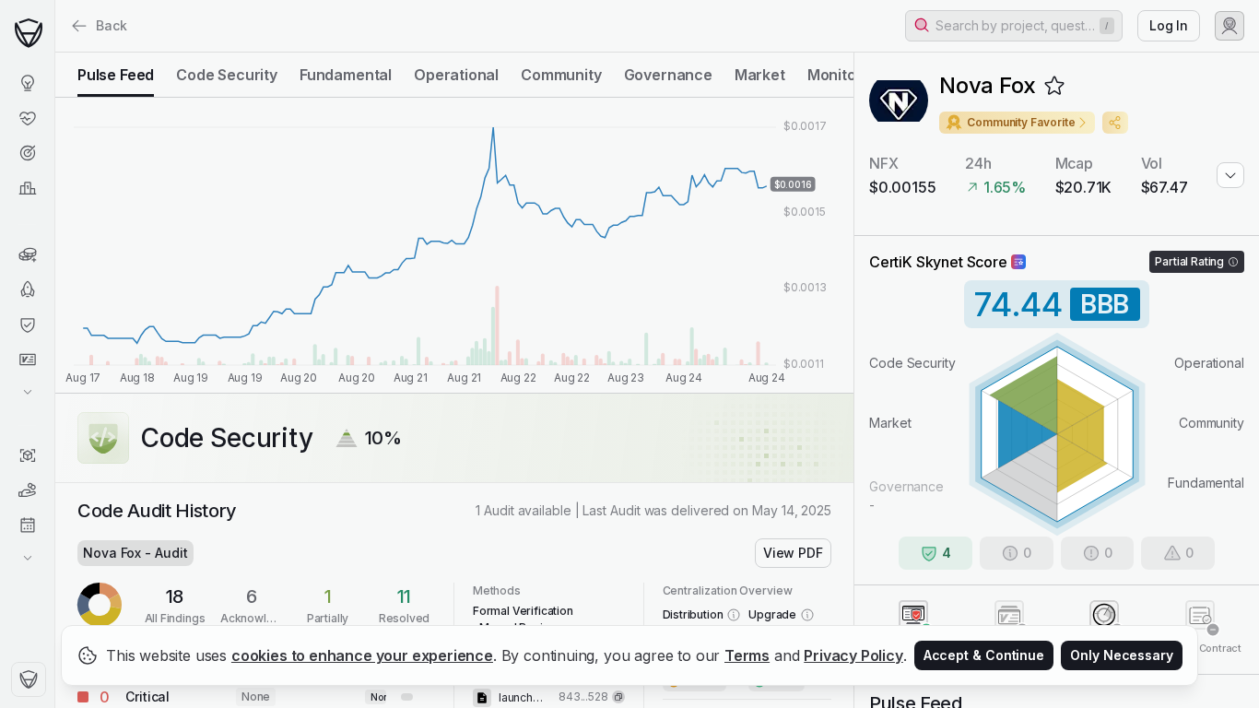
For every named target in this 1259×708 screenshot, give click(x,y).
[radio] (115, 75)
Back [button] (111, 25)
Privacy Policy (853, 655)
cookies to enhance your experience (362, 655)
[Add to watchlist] (1054, 86)
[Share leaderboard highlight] (1115, 123)
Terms (747, 655)
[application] (454, 245)
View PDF (793, 552)
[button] (1014, 25)
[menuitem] (27, 83)
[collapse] (54, 53)
